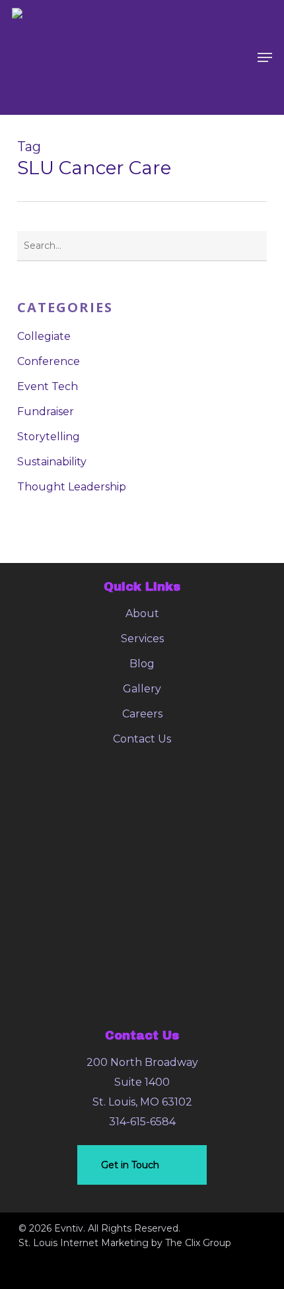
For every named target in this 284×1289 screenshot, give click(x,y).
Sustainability (52, 461)
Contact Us (142, 739)
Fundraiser (45, 411)
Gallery (142, 688)
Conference (48, 361)
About (142, 613)
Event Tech (47, 386)
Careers (142, 714)
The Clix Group (198, 1243)
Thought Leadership (71, 486)
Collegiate (44, 336)
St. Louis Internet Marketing (83, 1243)
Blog (142, 663)
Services (142, 638)
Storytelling (48, 436)
